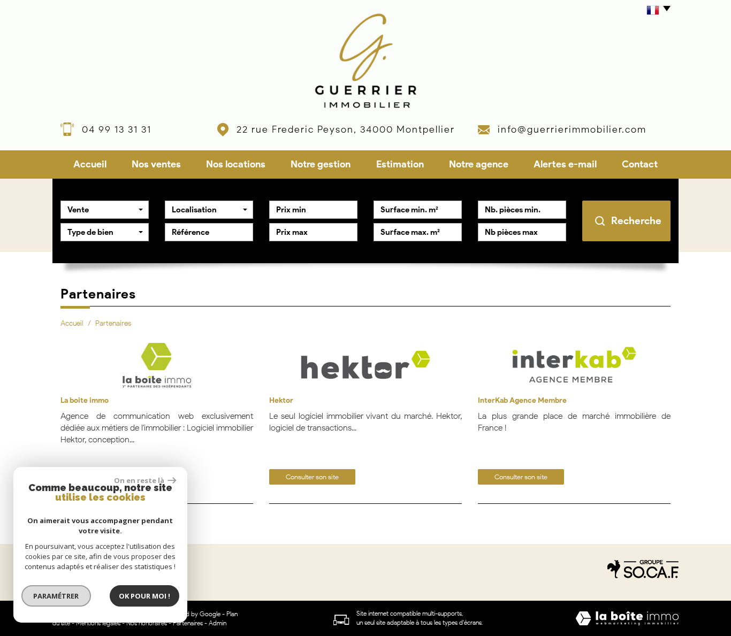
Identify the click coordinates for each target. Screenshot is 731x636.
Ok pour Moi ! (144, 596)
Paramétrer (56, 596)
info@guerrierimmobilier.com (572, 129)
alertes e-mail (565, 164)
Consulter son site (312, 477)
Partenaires (188, 623)
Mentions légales (98, 623)
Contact (640, 164)
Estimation (400, 164)
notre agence (478, 164)
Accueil (89, 164)
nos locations (235, 164)
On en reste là (140, 480)
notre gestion (321, 164)
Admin (217, 623)
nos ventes (156, 164)
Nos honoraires (146, 623)
